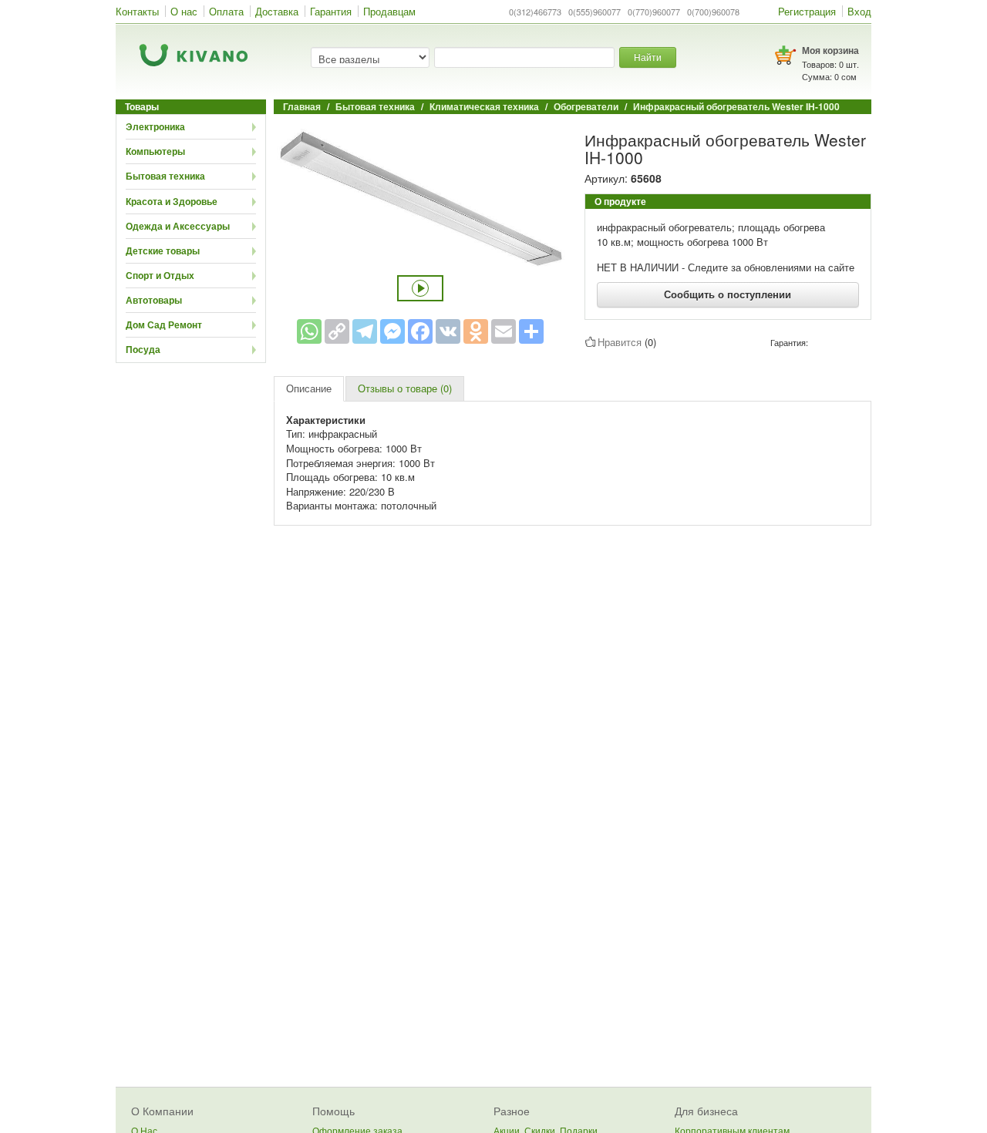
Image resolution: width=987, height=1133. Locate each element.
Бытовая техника (165, 176)
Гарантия (331, 11)
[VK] (448, 331)
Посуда (143, 349)
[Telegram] (365, 331)
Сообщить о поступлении (727, 294)
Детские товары (163, 250)
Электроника (155, 126)
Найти (648, 56)
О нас (183, 11)
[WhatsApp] (309, 331)
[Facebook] (420, 331)
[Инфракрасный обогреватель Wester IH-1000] (420, 197)
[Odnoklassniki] (476, 331)
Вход (859, 11)
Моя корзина (830, 50)
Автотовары (154, 300)
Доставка (276, 11)
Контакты (137, 11)
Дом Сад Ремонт (164, 324)
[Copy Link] (337, 331)
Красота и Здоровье (171, 201)
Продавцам (389, 11)
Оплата (226, 11)
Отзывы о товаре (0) (405, 388)
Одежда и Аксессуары (178, 226)
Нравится (620, 342)
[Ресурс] (531, 331)
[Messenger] (392, 331)
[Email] (503, 331)
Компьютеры (155, 151)
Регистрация (807, 11)
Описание (309, 388)
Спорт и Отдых (160, 275)
